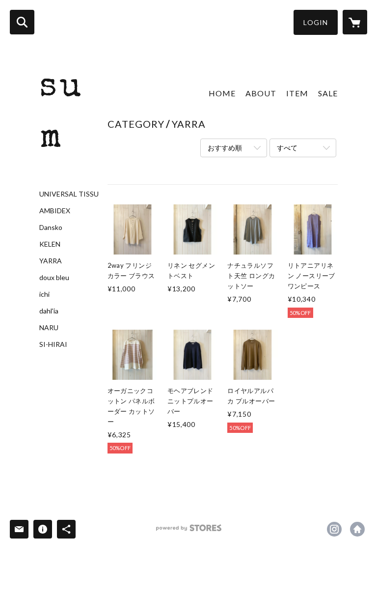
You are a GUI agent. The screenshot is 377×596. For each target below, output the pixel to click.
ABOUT (260, 93)
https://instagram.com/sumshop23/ (334, 529)
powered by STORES (189, 531)
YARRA (50, 260)
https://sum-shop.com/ (357, 529)
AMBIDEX (54, 210)
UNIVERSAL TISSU (69, 194)
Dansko (50, 227)
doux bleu (54, 277)
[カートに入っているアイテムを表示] (355, 22)
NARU (48, 327)
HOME (222, 93)
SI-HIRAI (53, 344)
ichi (44, 294)
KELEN (49, 244)
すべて (287, 147)
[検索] (22, 22)
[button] (316, 22)
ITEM (297, 93)
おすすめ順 (225, 147)
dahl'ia (48, 311)
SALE (328, 93)
